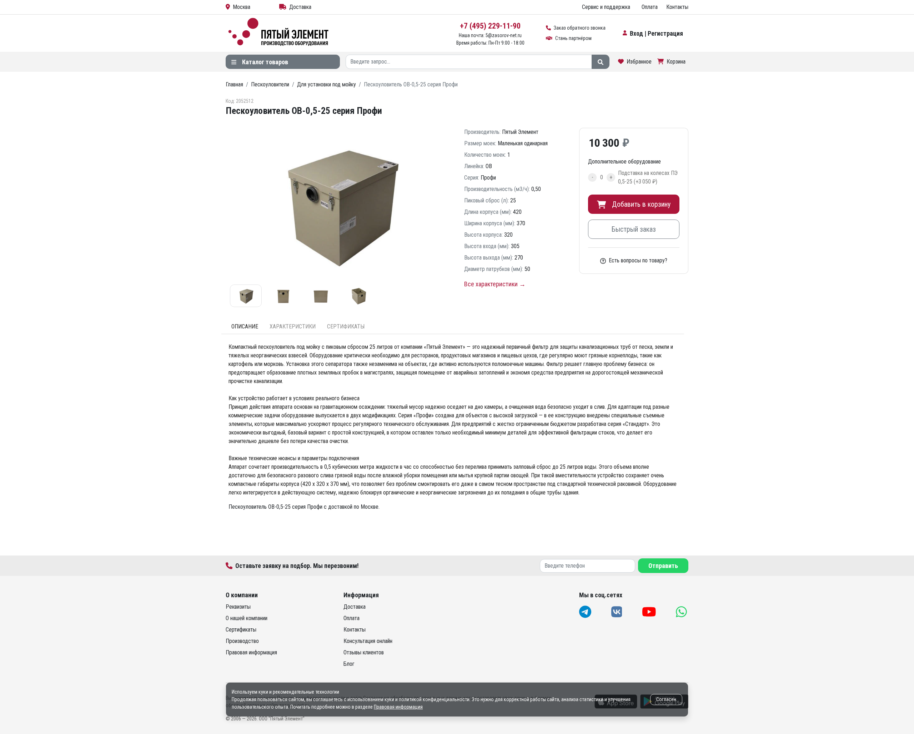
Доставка (300, 7)
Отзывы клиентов (363, 652)
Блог (349, 663)
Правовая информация (251, 652)
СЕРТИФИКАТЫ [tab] (346, 326)
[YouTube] (650, 611)
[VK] (617, 611)
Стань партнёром (573, 38)
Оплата (650, 7)
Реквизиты (238, 606)
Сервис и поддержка (606, 7)
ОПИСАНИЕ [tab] (244, 326)
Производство (242, 641)
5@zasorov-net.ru (504, 35)
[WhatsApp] (682, 611)
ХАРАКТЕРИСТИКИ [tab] (293, 326)
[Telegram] (586, 611)
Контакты (677, 7)
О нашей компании (246, 618)
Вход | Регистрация (656, 33)
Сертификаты (241, 629)
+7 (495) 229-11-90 (490, 25)
